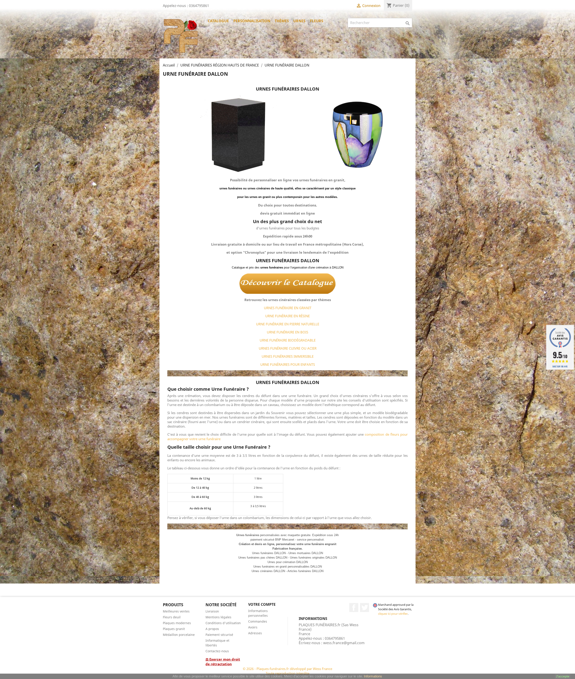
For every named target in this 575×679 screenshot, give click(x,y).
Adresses (255, 633)
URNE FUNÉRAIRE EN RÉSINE (287, 316)
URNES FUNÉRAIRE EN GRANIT (287, 308)
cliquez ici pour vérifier (393, 614)
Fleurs (316, 20)
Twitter (364, 607)
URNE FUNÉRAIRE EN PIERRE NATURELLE (287, 324)
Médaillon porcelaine (179, 634)
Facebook (353, 607)
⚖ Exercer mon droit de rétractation (223, 661)
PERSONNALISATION (251, 20)
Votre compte (262, 604)
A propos (212, 629)
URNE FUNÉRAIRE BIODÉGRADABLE (288, 340)
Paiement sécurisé (219, 634)
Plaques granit (174, 629)
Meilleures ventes (176, 611)
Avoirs (252, 627)
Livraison (212, 611)
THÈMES (282, 20)
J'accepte (562, 676)
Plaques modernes (177, 623)
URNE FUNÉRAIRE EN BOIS (287, 332)
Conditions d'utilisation (223, 623)
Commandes (257, 621)
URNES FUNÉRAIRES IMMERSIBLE (288, 356)
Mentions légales (218, 617)
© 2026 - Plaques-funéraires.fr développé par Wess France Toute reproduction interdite (287, 670)
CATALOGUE (218, 20)
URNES (299, 20)
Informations (373, 676)
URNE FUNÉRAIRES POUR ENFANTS (287, 364)
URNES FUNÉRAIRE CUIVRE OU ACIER (287, 348)
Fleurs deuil (172, 617)
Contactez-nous (217, 651)
